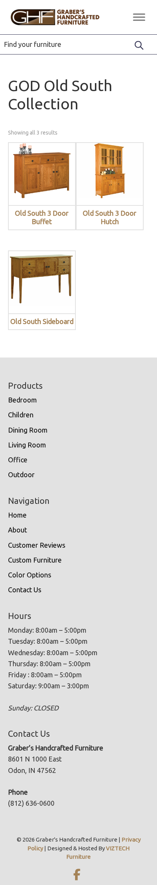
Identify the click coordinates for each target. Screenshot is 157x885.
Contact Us (24, 589)
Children (21, 414)
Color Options (29, 575)
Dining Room (28, 430)
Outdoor (21, 474)
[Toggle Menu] (139, 17)
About (17, 530)
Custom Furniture (35, 560)
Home (17, 515)
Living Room (27, 445)
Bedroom (22, 400)
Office (17, 459)
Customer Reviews (36, 545)
